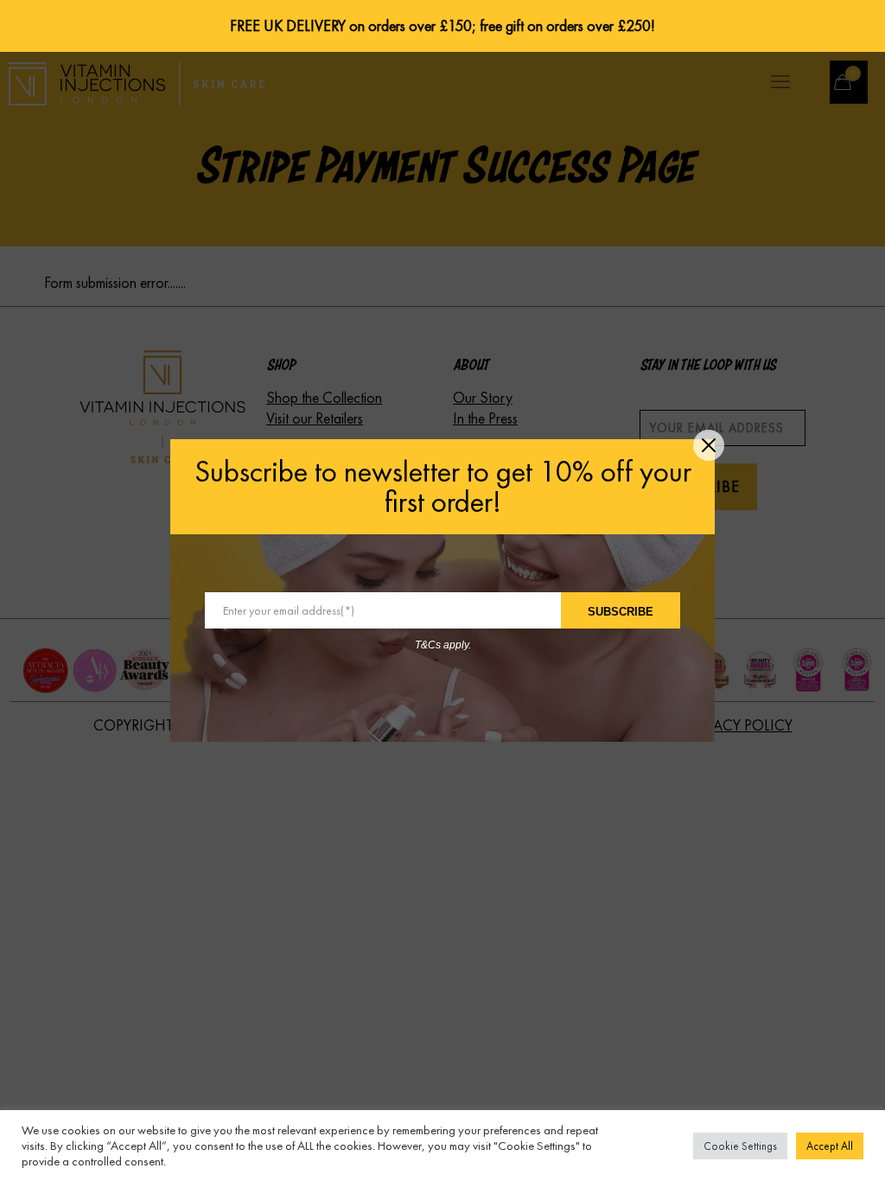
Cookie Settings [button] (740, 1146)
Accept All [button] (829, 1146)
